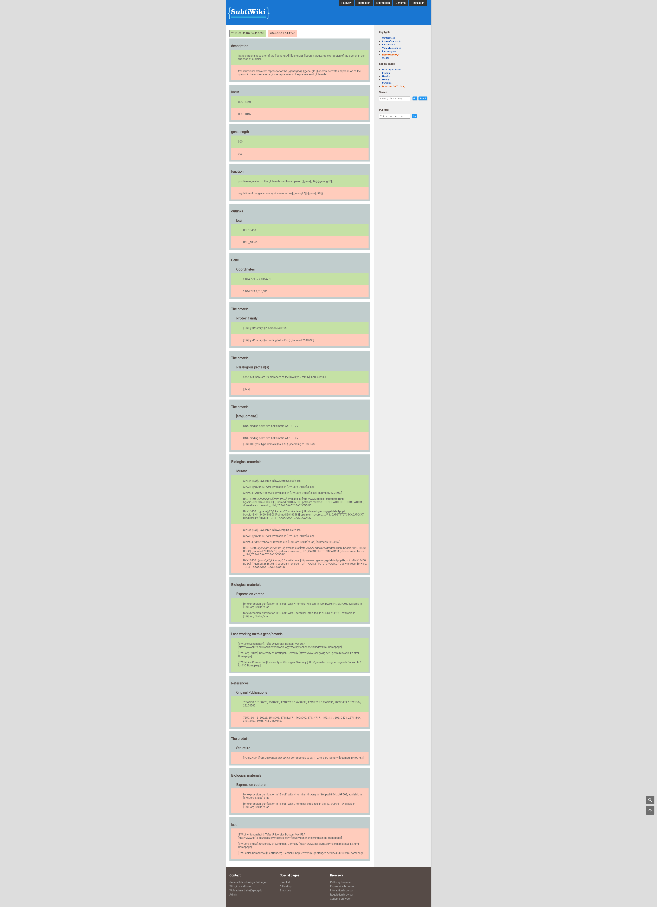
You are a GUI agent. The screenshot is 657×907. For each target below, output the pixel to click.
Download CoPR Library (393, 86)
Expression (383, 2)
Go (414, 98)
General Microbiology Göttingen (248, 882)
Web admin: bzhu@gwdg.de (245, 890)
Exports (386, 73)
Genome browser (340, 898)
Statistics (386, 83)
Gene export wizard (391, 69)
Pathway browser (340, 882)
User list (386, 76)
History (385, 79)
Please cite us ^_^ (390, 54)
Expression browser (342, 886)
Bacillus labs (388, 44)
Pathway (346, 2)
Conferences (388, 38)
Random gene (389, 51)
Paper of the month (391, 41)
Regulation (418, 2)
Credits (385, 58)
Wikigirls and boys (240, 886)
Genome (401, 2)
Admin (233, 894)
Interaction (364, 2)
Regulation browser (341, 894)
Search (422, 98)
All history (286, 886)
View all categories (391, 48)
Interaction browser (341, 890)
